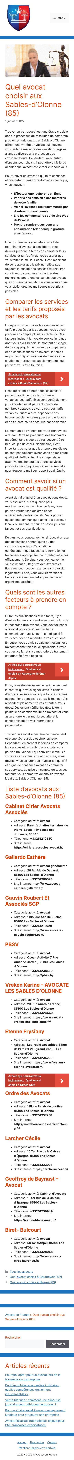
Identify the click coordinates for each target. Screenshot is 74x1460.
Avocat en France (17, 1314)
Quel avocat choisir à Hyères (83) (33, 1282)
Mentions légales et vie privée (37, 1448)
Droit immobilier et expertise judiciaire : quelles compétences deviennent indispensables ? (32, 1390)
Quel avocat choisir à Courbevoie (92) (36, 1277)
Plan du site (37, 1442)
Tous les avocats (21, 1271)
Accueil (21, 1442)
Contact (52, 1442)
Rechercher (13, 1337)
